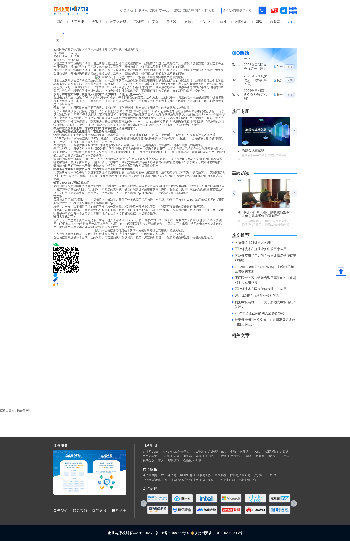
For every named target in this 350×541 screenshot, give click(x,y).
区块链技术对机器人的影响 (254, 242)
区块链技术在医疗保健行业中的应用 (261, 289)
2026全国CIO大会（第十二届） (255, 57)
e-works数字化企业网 (184, 479)
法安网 (258, 475)
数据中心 (241, 22)
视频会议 (148, 460)
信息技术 (72, 240)
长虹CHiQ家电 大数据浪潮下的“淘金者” (256, 393)
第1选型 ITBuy (217, 451)
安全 (155, 22)
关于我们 (60, 510)
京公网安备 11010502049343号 (218, 533)
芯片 (161, 460)
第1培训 (198, 451)
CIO (59, 22)
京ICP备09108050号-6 (172, 533)
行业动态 (59, 36)
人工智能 (77, 22)
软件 (223, 22)
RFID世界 (186, 475)
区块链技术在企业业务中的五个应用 (261, 249)
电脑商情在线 (247, 479)
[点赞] (139, 284)
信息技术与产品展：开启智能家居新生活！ (259, 349)
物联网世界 (204, 475)
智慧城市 (173, 460)
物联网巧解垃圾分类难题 (247, 379)
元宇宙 (285, 456)
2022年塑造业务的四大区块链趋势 (259, 313)
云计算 (139, 22)
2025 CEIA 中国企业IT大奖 (194, 10)
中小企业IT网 (226, 479)
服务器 (171, 22)
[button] (294, 131)
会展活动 (245, 451)
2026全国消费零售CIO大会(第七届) (255, 85)
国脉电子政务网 (240, 475)
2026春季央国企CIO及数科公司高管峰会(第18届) (255, 102)
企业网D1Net (151, 451)
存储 (188, 22)
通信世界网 (150, 475)
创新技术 (189, 460)
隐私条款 (99, 510)
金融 (233, 451)
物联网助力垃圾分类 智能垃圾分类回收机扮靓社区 (263, 389)
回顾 (289, 58)
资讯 (201, 460)
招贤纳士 (119, 510)
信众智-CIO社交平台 (153, 10)
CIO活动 (126, 10)
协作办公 (205, 22)
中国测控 (220, 475)
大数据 (97, 22)
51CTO (271, 475)
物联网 (275, 22)
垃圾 (56, 240)
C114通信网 (168, 475)
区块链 (57, 33)
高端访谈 (241, 173)
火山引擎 (208, 479)
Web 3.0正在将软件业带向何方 (257, 295)
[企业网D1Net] (70, 10)
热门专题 (241, 111)
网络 (259, 22)
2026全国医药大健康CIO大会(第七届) (255, 71)
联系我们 (80, 510)
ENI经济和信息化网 (155, 479)
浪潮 (63, 240)
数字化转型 (118, 22)
